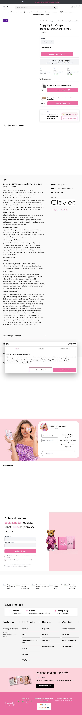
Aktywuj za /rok (69, 118)
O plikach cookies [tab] (65, 348)
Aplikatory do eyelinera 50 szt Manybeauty (59, 85)
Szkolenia (25, 629)
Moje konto (46, 629)
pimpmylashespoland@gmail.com (39, 613)
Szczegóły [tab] (41, 348)
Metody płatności (67, 646)
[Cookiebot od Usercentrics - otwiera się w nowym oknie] (69, 344)
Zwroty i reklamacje (68, 629)
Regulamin (65, 634)
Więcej (47, 14)
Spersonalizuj (40, 369)
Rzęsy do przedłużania (61, 21)
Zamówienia (46, 640)
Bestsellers (30, 12)
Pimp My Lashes (44, 21)
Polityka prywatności (69, 640)
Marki (10, 12)
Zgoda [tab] (17, 348)
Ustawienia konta (48, 646)
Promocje (22, 12)
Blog (23, 634)
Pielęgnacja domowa (38, 14)
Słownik (25, 648)
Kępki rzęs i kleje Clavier (61, 210)
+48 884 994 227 (17, 613)
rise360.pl (69, 700)
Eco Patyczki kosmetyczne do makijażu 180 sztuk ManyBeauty (61, 98)
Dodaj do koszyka (55, 54)
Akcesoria (47, 12)
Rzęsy (41, 12)
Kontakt (25, 654)
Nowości (16, 12)
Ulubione (45, 634)
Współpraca (26, 660)
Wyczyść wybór (46, 47)
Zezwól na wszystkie (64, 369)
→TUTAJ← (57, 2)
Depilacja (54, 12)
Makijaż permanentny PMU (66, 12)
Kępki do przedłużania (74, 21)
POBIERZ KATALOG (45, 686)
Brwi (36, 12)
